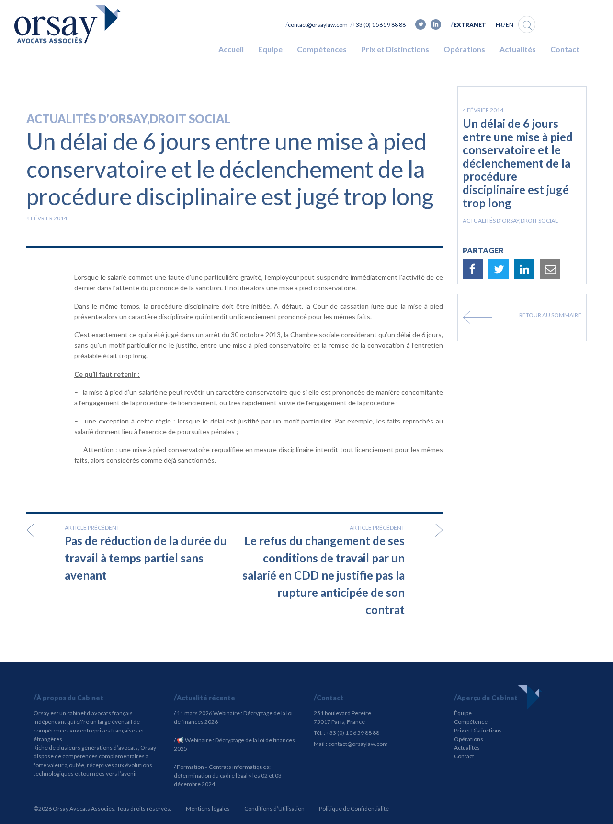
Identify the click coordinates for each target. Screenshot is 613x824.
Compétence (471, 721)
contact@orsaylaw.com (318, 24)
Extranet (470, 24)
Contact (564, 49)
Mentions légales (208, 808)
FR (499, 24)
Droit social (190, 119)
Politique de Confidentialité (354, 808)
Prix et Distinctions (395, 49)
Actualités (517, 49)
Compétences (322, 49)
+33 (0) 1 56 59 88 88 (379, 24)
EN (509, 24)
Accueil (231, 49)
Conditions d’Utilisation (274, 808)
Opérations (464, 49)
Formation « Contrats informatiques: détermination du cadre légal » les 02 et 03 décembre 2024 (228, 775)
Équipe (270, 49)
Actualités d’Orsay (86, 119)
